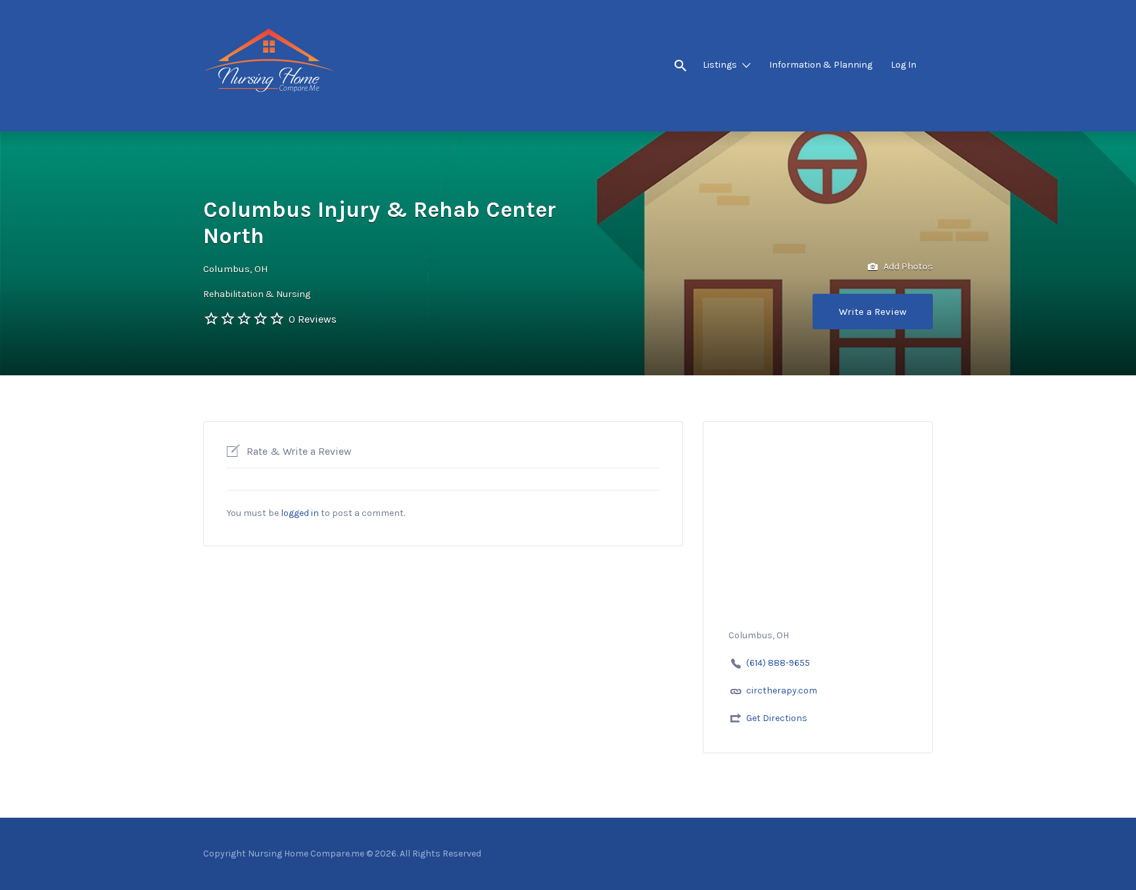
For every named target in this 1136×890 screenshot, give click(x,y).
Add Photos (907, 266)
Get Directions (776, 718)
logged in (300, 513)
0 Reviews (313, 319)
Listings (720, 64)
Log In (903, 64)
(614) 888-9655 (778, 662)
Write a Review (873, 311)
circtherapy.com (781, 690)
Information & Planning (820, 64)
